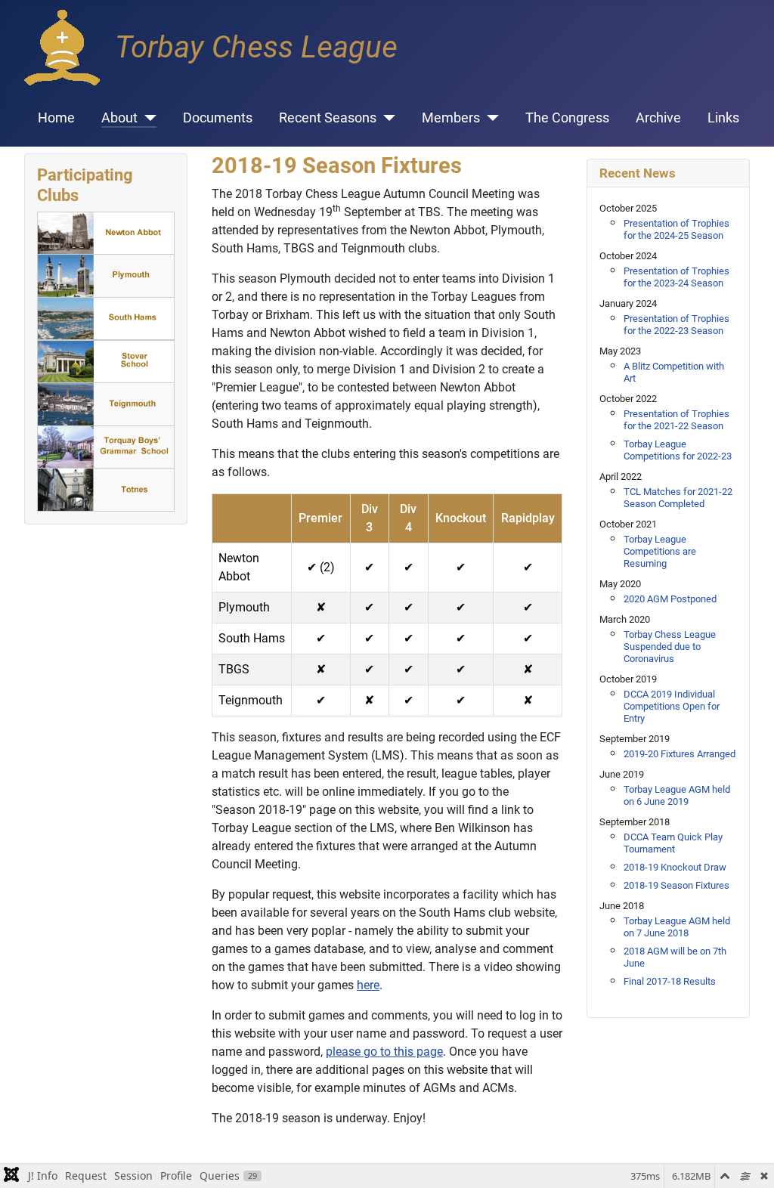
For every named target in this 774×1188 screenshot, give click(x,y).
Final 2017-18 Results (670, 981)
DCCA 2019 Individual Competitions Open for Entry (672, 706)
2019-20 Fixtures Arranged (679, 754)
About (119, 117)
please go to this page (384, 1051)
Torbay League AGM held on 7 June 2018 (677, 927)
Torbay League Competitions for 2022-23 (678, 450)
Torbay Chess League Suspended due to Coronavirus (670, 646)
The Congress (567, 117)
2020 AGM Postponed (670, 599)
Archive (658, 117)
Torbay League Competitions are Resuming (660, 551)
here (368, 985)
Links (723, 117)
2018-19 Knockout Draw (675, 867)
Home (56, 117)
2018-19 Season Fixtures (676, 885)
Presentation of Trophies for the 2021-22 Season (676, 420)
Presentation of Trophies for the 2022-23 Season (676, 324)
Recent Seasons (327, 117)
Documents (217, 117)
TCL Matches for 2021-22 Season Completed (678, 497)
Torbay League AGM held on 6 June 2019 (677, 795)
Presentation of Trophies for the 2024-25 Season (676, 229)
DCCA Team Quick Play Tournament (673, 843)
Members (451, 117)
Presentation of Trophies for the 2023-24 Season (676, 277)
